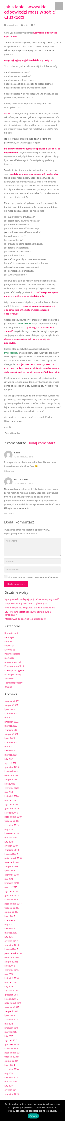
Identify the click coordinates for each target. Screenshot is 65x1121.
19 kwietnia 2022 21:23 (23, 483)
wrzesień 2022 (11, 700)
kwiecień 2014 (11, 1077)
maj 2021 (8, 746)
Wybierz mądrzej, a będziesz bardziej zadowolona (30, 607)
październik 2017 (13, 903)
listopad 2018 (11, 854)
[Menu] (59, 6)
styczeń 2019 (11, 845)
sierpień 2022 (11, 705)
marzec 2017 (10, 932)
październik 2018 (13, 858)
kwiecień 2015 (11, 1027)
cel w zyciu (9, 637)
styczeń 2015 (11, 1040)
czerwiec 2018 (11, 874)
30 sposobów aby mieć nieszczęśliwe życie (25, 603)
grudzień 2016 (11, 945)
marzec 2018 (10, 887)
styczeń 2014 (11, 1089)
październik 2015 (13, 1002)
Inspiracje (9, 645)
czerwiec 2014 (11, 1069)
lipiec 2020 (9, 783)
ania (26, 24)
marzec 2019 (10, 837)
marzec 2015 (10, 1031)
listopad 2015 (11, 998)
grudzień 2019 (11, 808)
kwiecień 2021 (11, 750)
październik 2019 (13, 816)
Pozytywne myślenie (14, 666)
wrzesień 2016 (11, 957)
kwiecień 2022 (11, 721)
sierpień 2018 (11, 866)
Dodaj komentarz (41, 443)
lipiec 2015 (9, 1015)
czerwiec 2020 (11, 787)
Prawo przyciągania (14, 670)
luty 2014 (8, 1085)
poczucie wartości (13, 662)
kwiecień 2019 (11, 833)
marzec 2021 (10, 754)
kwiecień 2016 (11, 978)
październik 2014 (13, 1052)
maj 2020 (8, 791)
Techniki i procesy (13, 682)
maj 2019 (8, 829)
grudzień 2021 (11, 729)
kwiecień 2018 (11, 882)
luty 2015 (8, 1036)
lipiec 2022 (9, 709)
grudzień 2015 (11, 994)
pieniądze (9, 657)
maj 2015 (8, 1023)
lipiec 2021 (9, 738)
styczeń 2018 (11, 891)
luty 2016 (8, 986)
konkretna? (24, 323)
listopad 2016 (11, 949)
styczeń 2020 (11, 804)
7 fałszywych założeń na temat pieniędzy (25, 618)
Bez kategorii (11, 633)
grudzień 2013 (11, 1094)
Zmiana (8, 686)
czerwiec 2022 (11, 713)
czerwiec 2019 (11, 825)
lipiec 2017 (9, 916)
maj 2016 (8, 974)
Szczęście (9, 678)
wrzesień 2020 (11, 775)
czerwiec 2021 (11, 742)
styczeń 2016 (11, 990)
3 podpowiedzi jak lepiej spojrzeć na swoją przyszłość (31, 599)
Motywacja (9, 649)
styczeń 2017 (11, 940)
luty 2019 (8, 841)
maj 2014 (8, 1073)
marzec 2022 (10, 725)
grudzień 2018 (11, 849)
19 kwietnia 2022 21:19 (23, 457)
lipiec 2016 (9, 965)
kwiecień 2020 (11, 796)
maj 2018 (8, 878)
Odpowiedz (9, 471)
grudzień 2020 (11, 767)
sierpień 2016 (11, 961)
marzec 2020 (10, 800)
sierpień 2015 (11, 1011)
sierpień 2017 (11, 911)
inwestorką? (11, 352)
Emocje (8, 641)
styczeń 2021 (11, 763)
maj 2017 (8, 924)
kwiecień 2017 (11, 928)
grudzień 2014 (11, 1044)
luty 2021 (8, 758)
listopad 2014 (11, 1048)
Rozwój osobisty (12, 674)
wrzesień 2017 (11, 907)
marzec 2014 (10, 1081)
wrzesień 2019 (11, 820)
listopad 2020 (11, 771)
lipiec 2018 (9, 870)
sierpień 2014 (11, 1060)
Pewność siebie (12, 653)
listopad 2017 (11, 899)
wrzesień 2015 (11, 1007)
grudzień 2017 (11, 895)
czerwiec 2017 (11, 920)
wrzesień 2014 (11, 1056)
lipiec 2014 (9, 1065)
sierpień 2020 (11, 779)
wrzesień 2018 (11, 862)
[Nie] (60, 1110)
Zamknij (33, 1116)
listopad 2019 (11, 812)
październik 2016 (13, 953)
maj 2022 (8, 717)
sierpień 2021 (11, 734)
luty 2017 (8, 936)
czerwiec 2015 (11, 1019)
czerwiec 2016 (11, 969)
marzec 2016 (10, 982)
